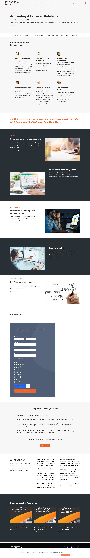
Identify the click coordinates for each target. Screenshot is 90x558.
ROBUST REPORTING (38, 35)
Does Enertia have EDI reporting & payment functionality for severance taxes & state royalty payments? (44, 425)
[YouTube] (71, 547)
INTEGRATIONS (27, 35)
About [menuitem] (59, 3)
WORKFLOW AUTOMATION (51, 35)
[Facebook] (64, 547)
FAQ (67, 35)
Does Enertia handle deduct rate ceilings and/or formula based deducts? (42, 419)
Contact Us (80, 3)
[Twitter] (68, 547)
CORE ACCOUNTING (16, 35)
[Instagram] (78, 547)
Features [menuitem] (31, 3)
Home (11, 20)
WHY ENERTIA (74, 35)
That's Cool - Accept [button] (65, 555)
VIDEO (61, 35)
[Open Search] (73, 3)
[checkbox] (25, 371)
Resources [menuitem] (50, 3)
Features (17, 20)
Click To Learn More (14, 150)
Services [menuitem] (40, 3)
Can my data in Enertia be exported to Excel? (32, 415)
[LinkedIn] (75, 547)
